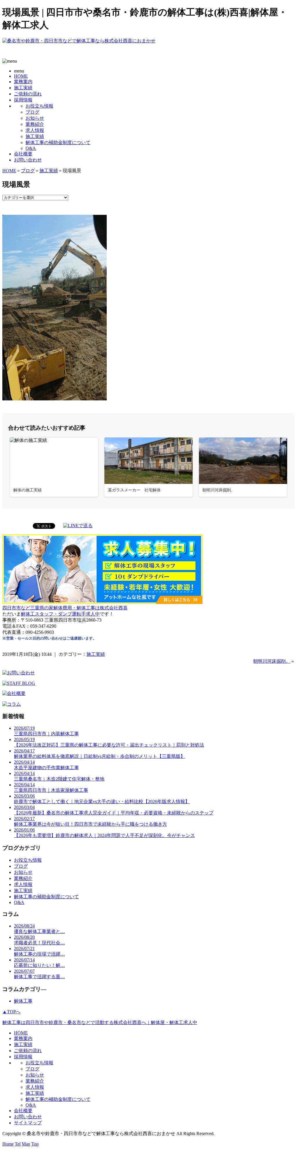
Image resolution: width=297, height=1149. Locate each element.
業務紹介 (35, 124)
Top (35, 1143)
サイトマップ (28, 1122)
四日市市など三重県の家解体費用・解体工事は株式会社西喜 (65, 607)
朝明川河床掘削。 (271, 661)
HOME (21, 76)
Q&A (31, 148)
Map (26, 1143)
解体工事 (23, 1001)
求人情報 (35, 130)
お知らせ (35, 118)
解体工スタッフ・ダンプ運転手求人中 (60, 613)
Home (8, 1143)
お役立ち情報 (39, 106)
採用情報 (23, 99)
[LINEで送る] (78, 525)
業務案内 (23, 81)
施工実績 (23, 87)
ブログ (32, 112)
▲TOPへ (11, 1011)
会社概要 (23, 153)
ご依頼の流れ (28, 93)
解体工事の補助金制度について (58, 142)
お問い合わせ (28, 159)
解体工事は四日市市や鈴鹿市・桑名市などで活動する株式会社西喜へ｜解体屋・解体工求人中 (99, 1022)
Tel (18, 1143)
